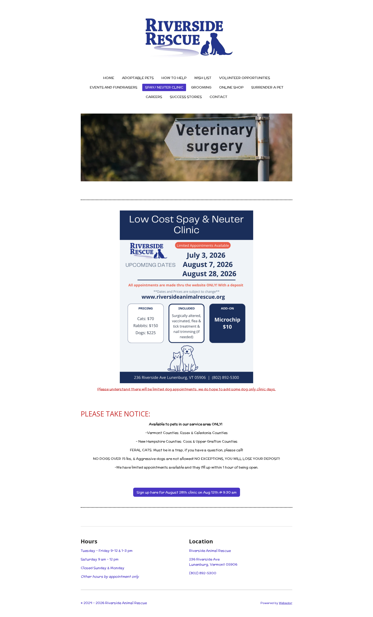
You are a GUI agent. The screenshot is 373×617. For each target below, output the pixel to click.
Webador (285, 603)
